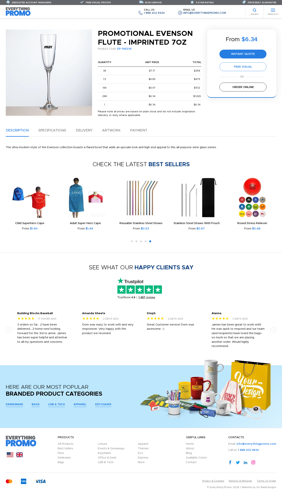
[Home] (18, 11)
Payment (138, 130)
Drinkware (14, 404)
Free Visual (243, 66)
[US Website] (10, 456)
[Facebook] (230, 462)
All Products (65, 444)
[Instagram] (253, 462)
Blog (189, 453)
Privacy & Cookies (213, 481)
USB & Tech (56, 404)
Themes (143, 448)
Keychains (103, 404)
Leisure (102, 444)
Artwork (111, 130)
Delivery (84, 130)
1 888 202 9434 (154, 12)
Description (17, 130)
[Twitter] (238, 462)
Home (190, 444)
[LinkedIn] (245, 462)
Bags (36, 404)
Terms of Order (266, 481)
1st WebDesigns (266, 487)
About (190, 448)
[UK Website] (19, 456)
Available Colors (196, 457)
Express (143, 457)
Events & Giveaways (111, 448)
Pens (61, 453)
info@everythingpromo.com (204, 12)
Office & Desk (107, 457)
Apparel (80, 404)
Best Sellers (65, 448)
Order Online (243, 87)
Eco (140, 453)
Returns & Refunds (240, 481)
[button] (132, 241)
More (141, 462)
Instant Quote (243, 54)
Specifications (52, 130)
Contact (191, 462)
